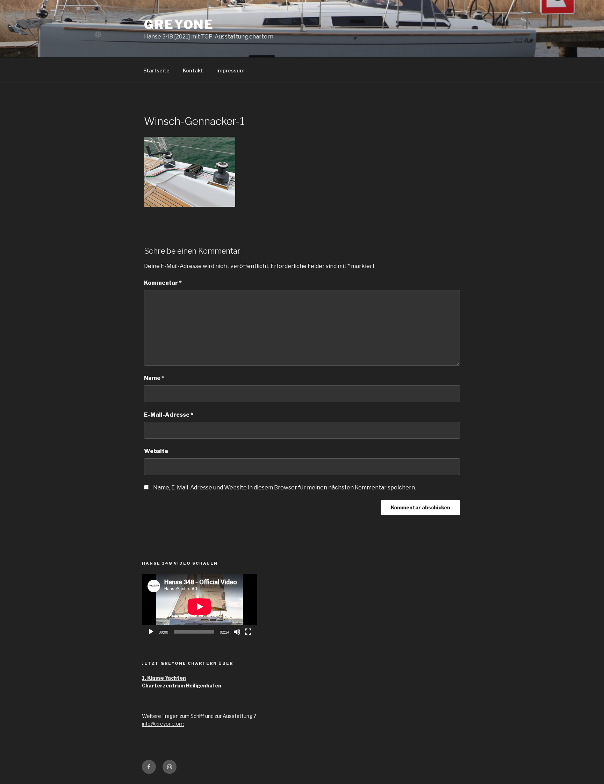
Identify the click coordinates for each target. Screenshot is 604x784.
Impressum (230, 70)
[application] (199, 606)
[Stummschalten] (236, 631)
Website (156, 451)
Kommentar (163, 283)
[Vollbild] (248, 631)
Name (154, 378)
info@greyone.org (163, 724)
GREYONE (179, 24)
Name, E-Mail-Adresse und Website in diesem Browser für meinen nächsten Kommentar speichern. (284, 487)
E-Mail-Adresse (168, 414)
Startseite (156, 70)
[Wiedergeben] (151, 631)
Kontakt (193, 70)
